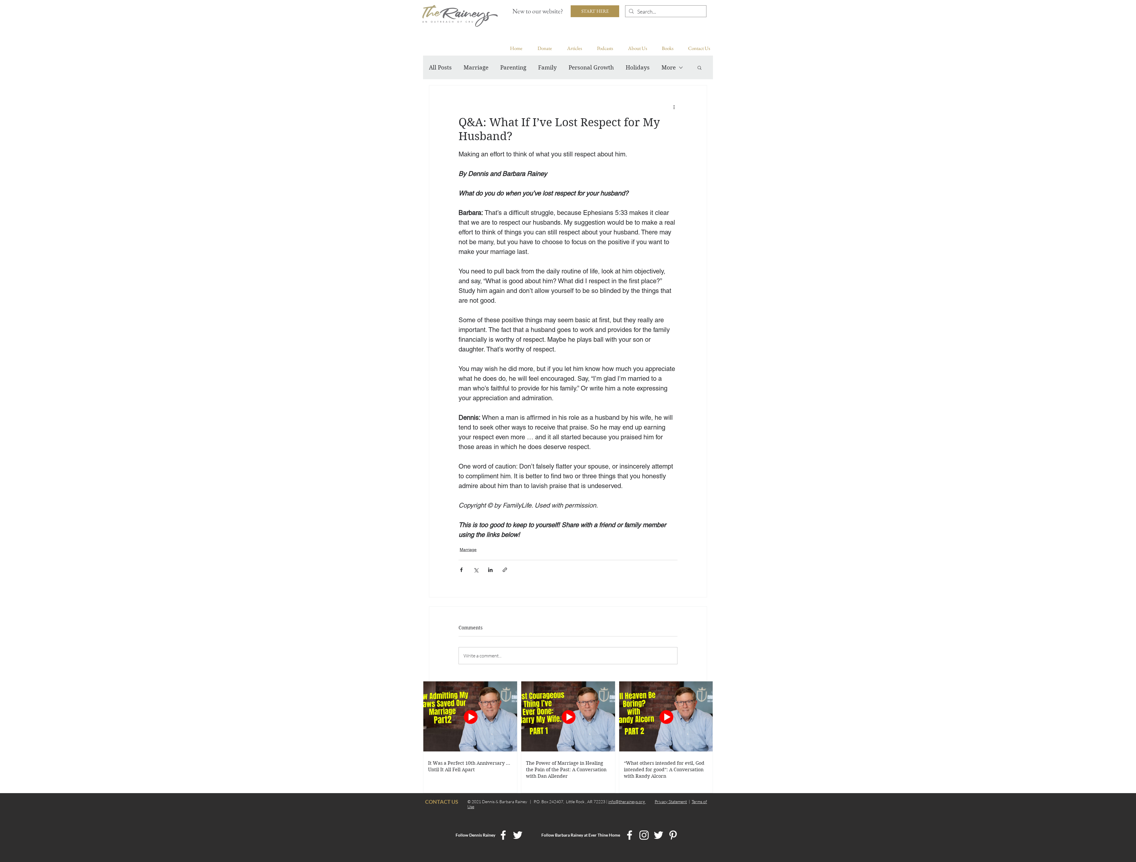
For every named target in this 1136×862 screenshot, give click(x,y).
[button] (699, 67)
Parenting (513, 67)
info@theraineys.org (627, 801)
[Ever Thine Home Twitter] (658, 835)
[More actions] (673, 106)
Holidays (638, 67)
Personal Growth (591, 67)
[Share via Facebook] (461, 570)
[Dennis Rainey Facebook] (503, 835)
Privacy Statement (671, 801)
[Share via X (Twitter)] (476, 570)
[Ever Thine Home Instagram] (644, 835)
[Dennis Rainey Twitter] (517, 835)
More (668, 67)
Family (547, 67)
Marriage (476, 67)
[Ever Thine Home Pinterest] (673, 835)
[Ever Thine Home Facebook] (629, 835)
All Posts (440, 67)
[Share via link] (505, 570)
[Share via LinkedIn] (490, 570)
